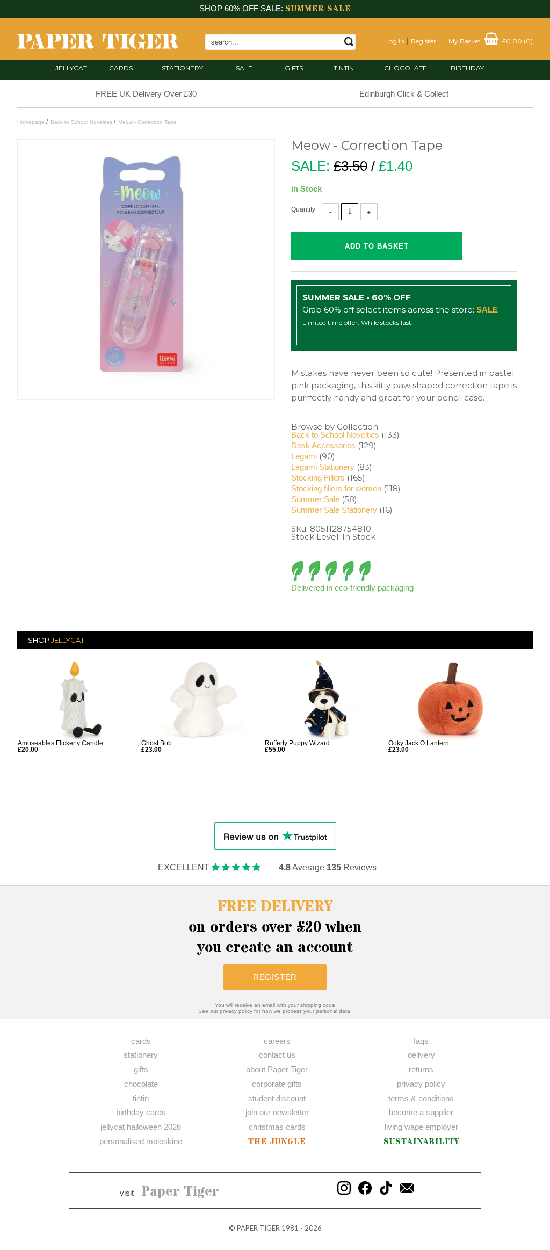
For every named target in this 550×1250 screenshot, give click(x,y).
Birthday (467, 68)
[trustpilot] (275, 835)
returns (421, 1069)
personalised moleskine (140, 1141)
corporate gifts (277, 1083)
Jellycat (71, 68)
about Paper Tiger (277, 1069)
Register (423, 41)
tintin (344, 68)
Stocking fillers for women (336, 488)
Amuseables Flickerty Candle (60, 743)
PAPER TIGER (258, 1228)
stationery (182, 68)
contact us (277, 1054)
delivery (421, 1054)
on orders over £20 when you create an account (275, 927)
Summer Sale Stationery (334, 509)
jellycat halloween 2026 (140, 1126)
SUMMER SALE (318, 8)
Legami (304, 456)
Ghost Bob (156, 743)
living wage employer (421, 1126)
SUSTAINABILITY (421, 1141)
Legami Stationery (322, 466)
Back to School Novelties (335, 434)
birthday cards (141, 1112)
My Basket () (490, 41)
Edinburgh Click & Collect (403, 93)
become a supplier (421, 1112)
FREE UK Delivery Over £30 (146, 93)
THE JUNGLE (277, 1141)
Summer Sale (315, 499)
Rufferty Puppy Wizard (297, 743)
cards (121, 68)
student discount (277, 1098)
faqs (421, 1040)
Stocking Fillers (318, 477)
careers (277, 1040)
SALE (244, 68)
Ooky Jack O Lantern (418, 743)
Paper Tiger (180, 1192)
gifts (294, 68)
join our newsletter (277, 1112)
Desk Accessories (323, 445)
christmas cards (277, 1126)
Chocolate (405, 68)
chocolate (141, 1083)
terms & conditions (421, 1098)
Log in (394, 41)
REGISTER (275, 977)
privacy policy (421, 1083)
